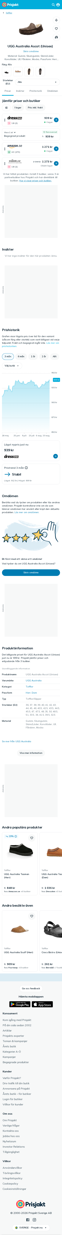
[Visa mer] (4, 120)
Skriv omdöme (31, 51)
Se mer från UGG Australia (16, 741)
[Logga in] (58, 4)
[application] (31, 405)
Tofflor (9, 13)
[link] (20, 863)
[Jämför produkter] (56, 37)
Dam (34, 692)
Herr (28, 692)
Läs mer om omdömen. (27, 512)
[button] (56, 20)
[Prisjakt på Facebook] (28, 1219)
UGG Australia (33, 680)
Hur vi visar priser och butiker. (35, 180)
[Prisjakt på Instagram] (34, 1219)
